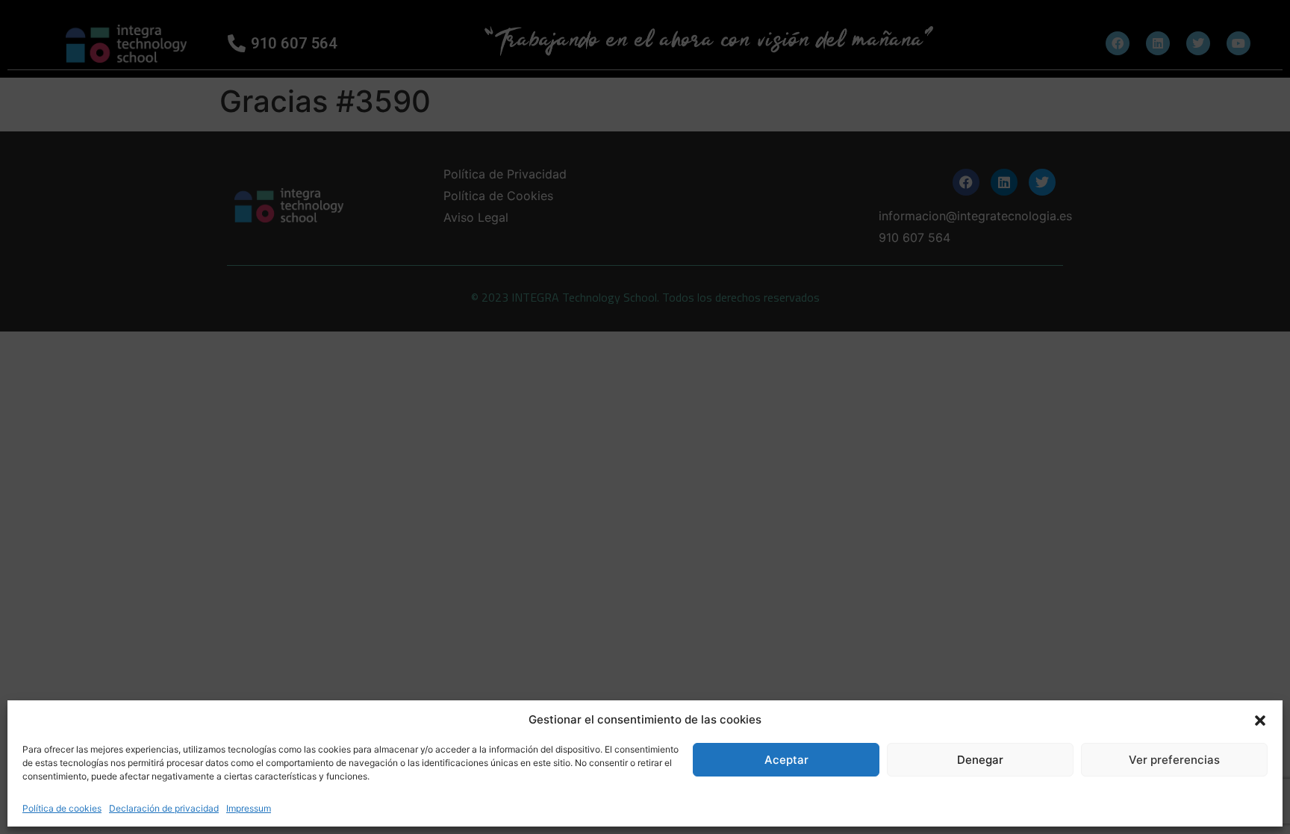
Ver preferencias (1174, 760)
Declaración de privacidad (164, 808)
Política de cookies (62, 808)
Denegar (980, 760)
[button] (1260, 719)
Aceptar (786, 760)
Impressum (248, 808)
